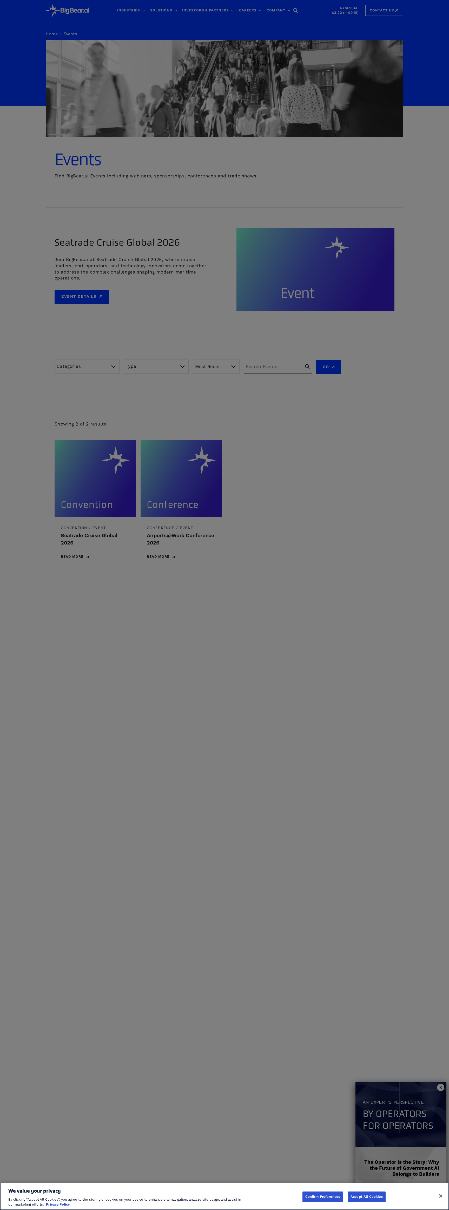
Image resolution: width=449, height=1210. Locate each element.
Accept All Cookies (367, 1196)
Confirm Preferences (322, 1196)
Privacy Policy (58, 1204)
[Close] (440, 1196)
